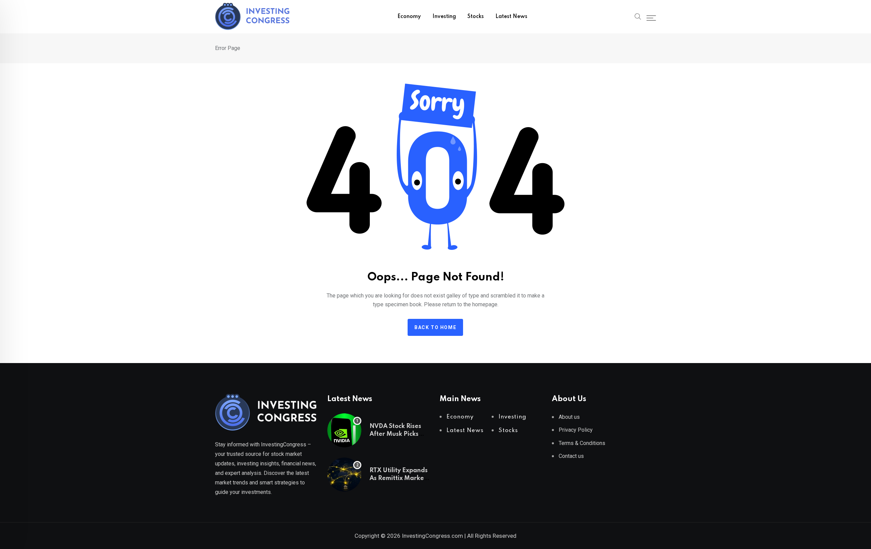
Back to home (435, 327)
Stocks (475, 16)
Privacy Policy (576, 430)
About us (569, 417)
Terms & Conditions (582, 443)
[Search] (638, 16)
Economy (409, 16)
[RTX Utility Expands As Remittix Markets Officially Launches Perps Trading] (344, 475)
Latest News (511, 16)
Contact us (571, 456)
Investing (444, 16)
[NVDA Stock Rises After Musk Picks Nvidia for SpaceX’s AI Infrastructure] (344, 430)
